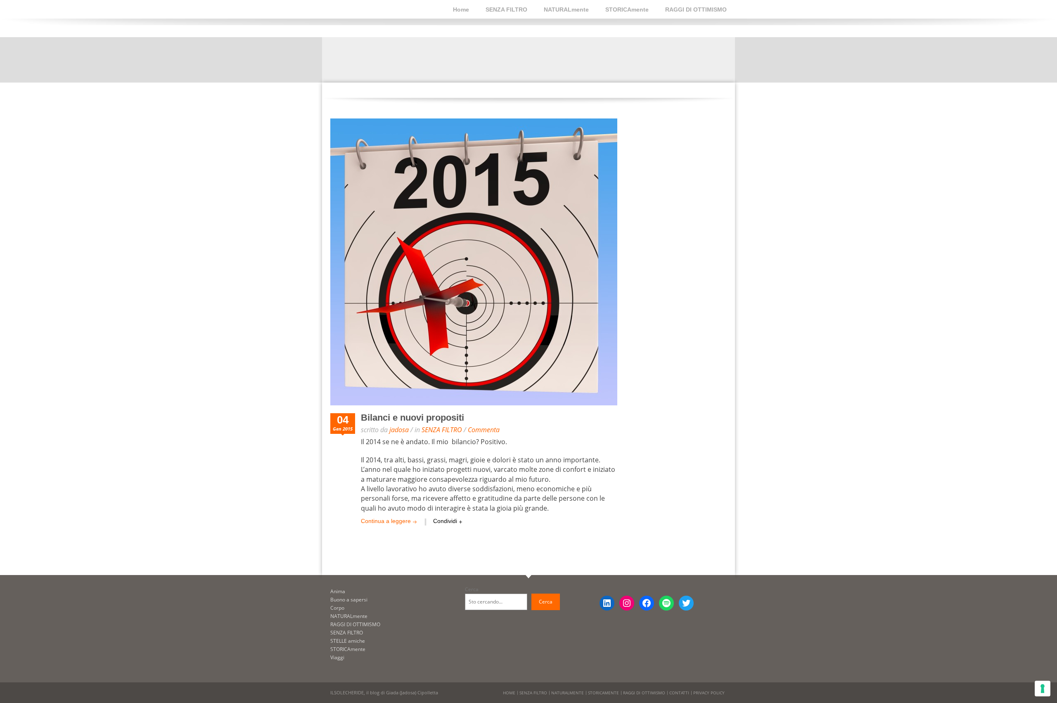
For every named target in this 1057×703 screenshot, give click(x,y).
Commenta (484, 429)
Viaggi (337, 657)
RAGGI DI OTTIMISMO (696, 9)
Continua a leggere (386, 521)
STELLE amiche (347, 640)
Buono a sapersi (348, 599)
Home (461, 9)
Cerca (472, 589)
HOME (509, 693)
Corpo (337, 607)
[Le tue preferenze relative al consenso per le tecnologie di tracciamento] (1042, 688)
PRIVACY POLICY (709, 693)
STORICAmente (627, 9)
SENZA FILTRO (506, 9)
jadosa (399, 429)
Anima (337, 591)
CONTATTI (679, 693)
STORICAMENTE (603, 693)
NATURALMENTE (567, 693)
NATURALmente (566, 9)
